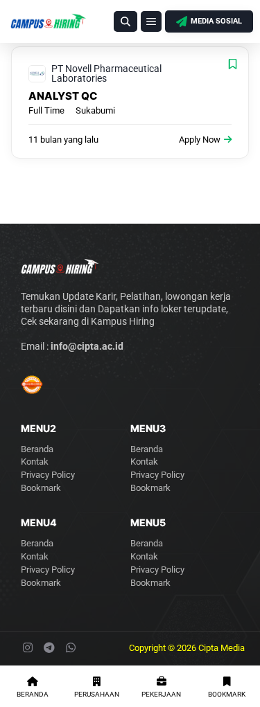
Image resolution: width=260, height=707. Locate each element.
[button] (125, 21)
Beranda (37, 449)
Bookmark (41, 488)
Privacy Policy (48, 474)
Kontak (35, 461)
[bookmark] (232, 64)
